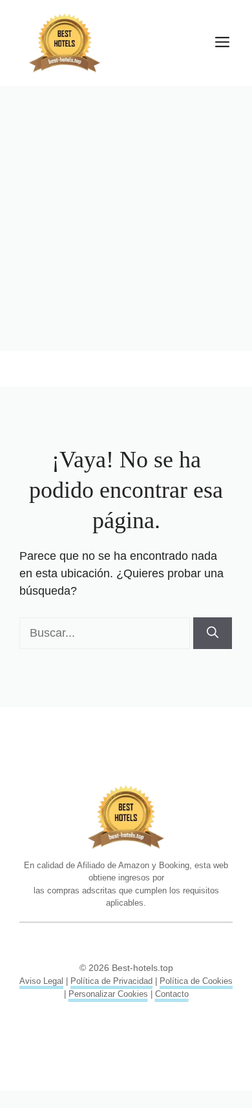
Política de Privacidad (111, 981)
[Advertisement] (126, 218)
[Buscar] (212, 633)
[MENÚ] (222, 43)
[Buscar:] (106, 632)
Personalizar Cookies (108, 994)
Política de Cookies (196, 981)
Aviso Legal (41, 981)
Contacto (172, 994)
